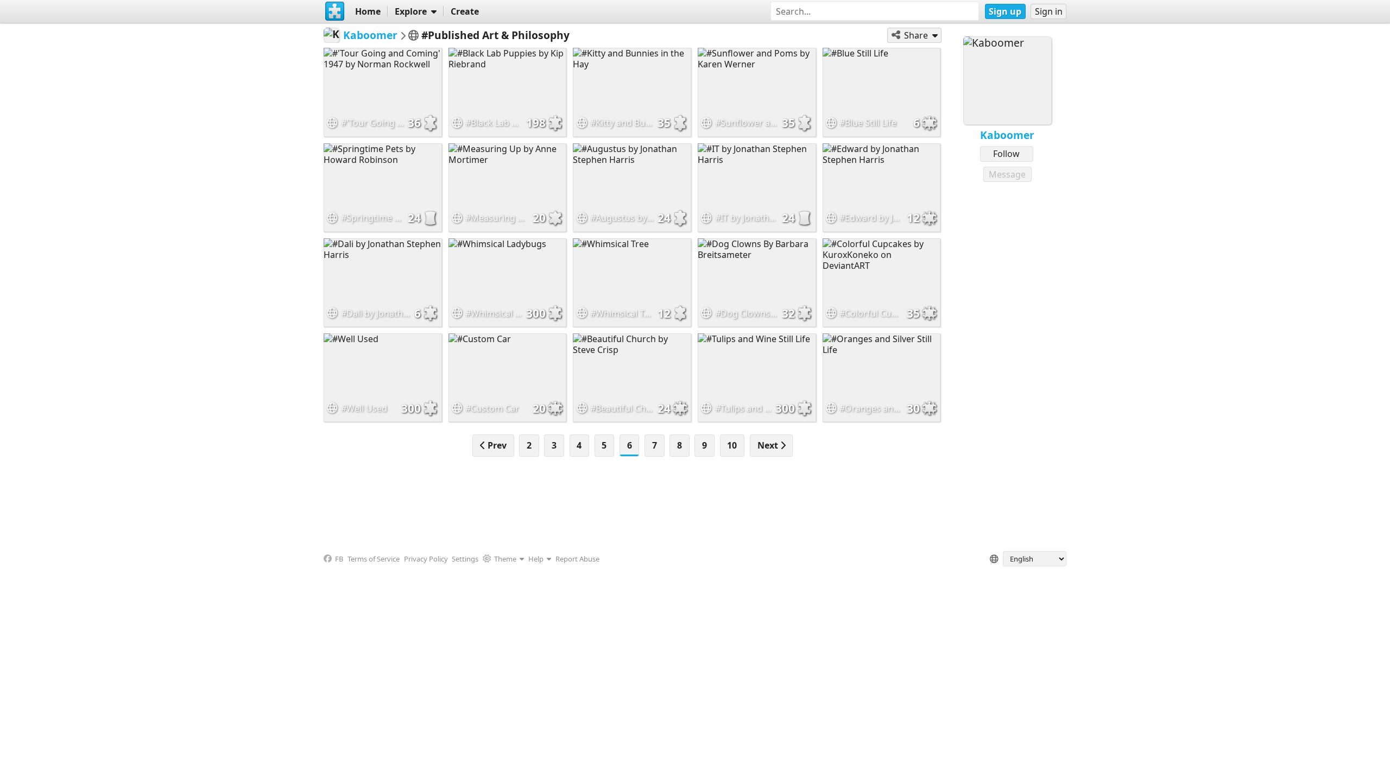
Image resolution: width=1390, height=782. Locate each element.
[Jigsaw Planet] (335, 11)
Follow (1006, 154)
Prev (496, 445)
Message (1007, 174)
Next (768, 445)
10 (732, 445)
